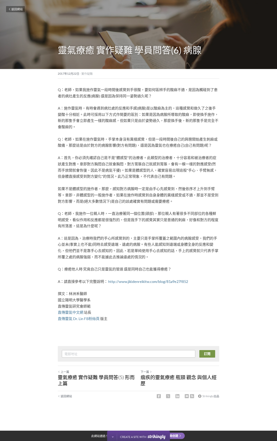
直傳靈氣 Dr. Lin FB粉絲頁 (79, 318)
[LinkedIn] (177, 396)
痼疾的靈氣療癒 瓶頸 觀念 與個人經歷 (179, 380)
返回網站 (17, 9)
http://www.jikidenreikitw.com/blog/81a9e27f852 (148, 281)
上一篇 (65, 371)
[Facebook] (159, 396)
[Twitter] (168, 396)
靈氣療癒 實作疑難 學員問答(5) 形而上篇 (96, 380)
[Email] (187, 396)
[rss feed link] (192, 396)
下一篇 (145, 371)
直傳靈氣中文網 (70, 312)
